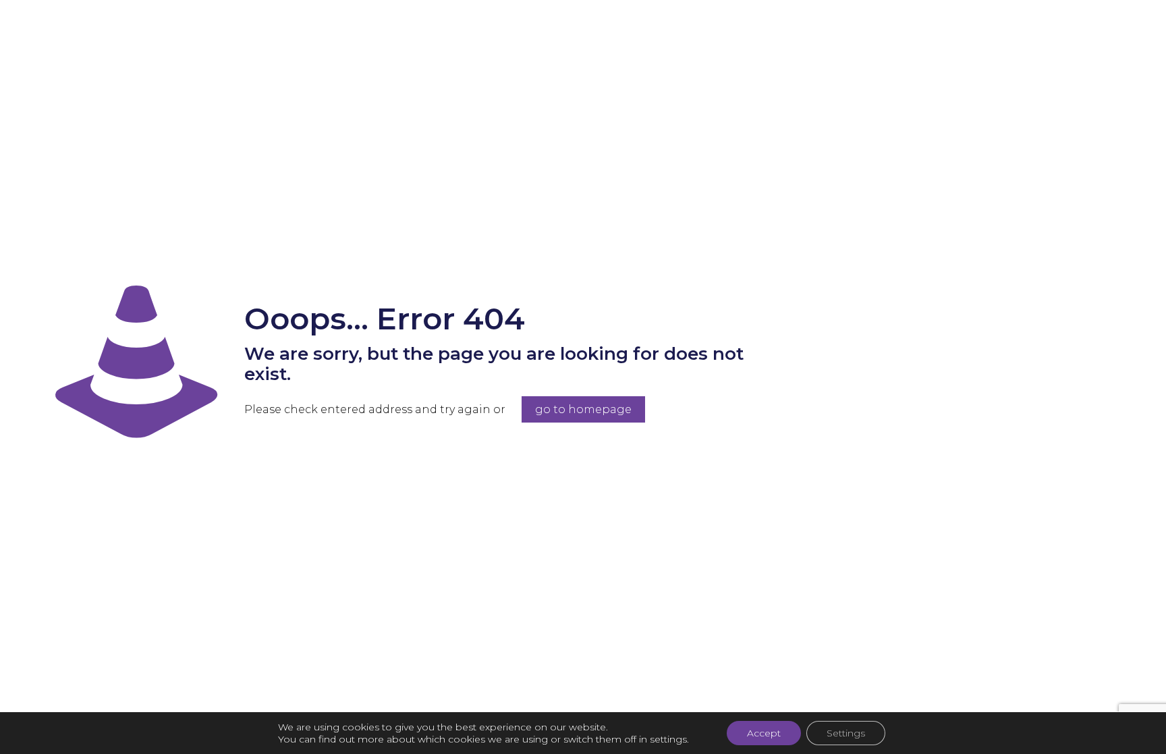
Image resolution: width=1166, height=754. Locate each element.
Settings (846, 733)
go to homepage (583, 409)
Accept (764, 733)
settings (668, 739)
